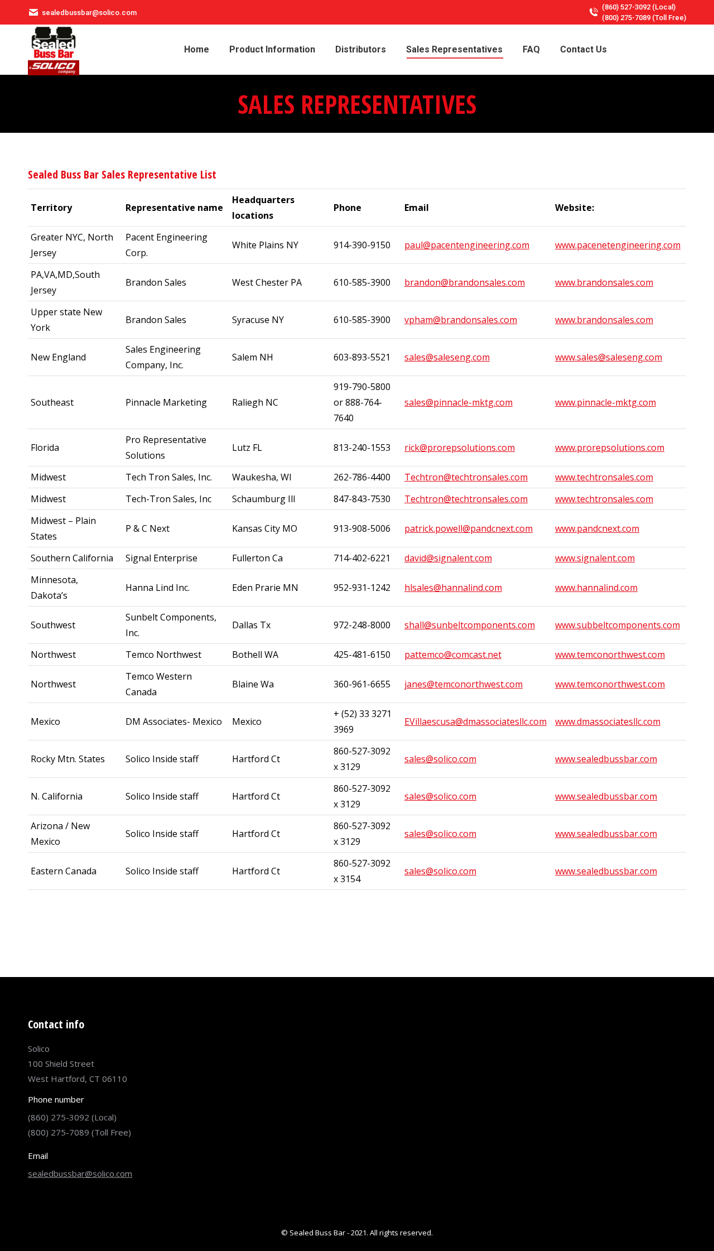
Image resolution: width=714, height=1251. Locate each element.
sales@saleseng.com (447, 357)
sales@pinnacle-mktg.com (458, 402)
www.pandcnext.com (597, 528)
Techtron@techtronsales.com (466, 477)
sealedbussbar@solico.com (80, 1173)
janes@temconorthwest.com (463, 684)
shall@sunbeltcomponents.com (469, 625)
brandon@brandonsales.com (464, 282)
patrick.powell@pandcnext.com (468, 528)
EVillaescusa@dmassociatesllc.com (475, 721)
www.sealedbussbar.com (606, 759)
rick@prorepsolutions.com (459, 447)
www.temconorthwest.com (610, 654)
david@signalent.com (448, 558)
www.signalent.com (595, 558)
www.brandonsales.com (604, 282)
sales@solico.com (440, 759)
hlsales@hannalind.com (453, 587)
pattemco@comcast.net (452, 654)
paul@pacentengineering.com (466, 245)
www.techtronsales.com (604, 477)
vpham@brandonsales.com (460, 320)
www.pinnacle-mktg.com (605, 402)
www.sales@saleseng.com (608, 357)
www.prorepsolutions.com (609, 447)
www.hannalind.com (596, 587)
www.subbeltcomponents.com (617, 625)
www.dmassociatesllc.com (607, 721)
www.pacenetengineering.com (618, 245)
